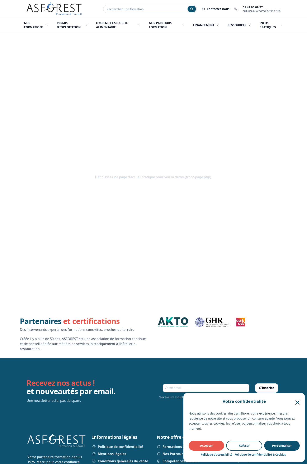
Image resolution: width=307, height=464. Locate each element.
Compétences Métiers (180, 461)
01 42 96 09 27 (253, 7)
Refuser (244, 446)
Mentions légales (112, 453)
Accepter (206, 446)
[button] (298, 402)
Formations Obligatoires (182, 446)
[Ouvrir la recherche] (192, 9)
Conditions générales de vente (123, 461)
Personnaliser (282, 446)
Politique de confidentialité (120, 446)
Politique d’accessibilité (216, 454)
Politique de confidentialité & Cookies (260, 454)
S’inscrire (266, 388)
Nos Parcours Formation (182, 453)
